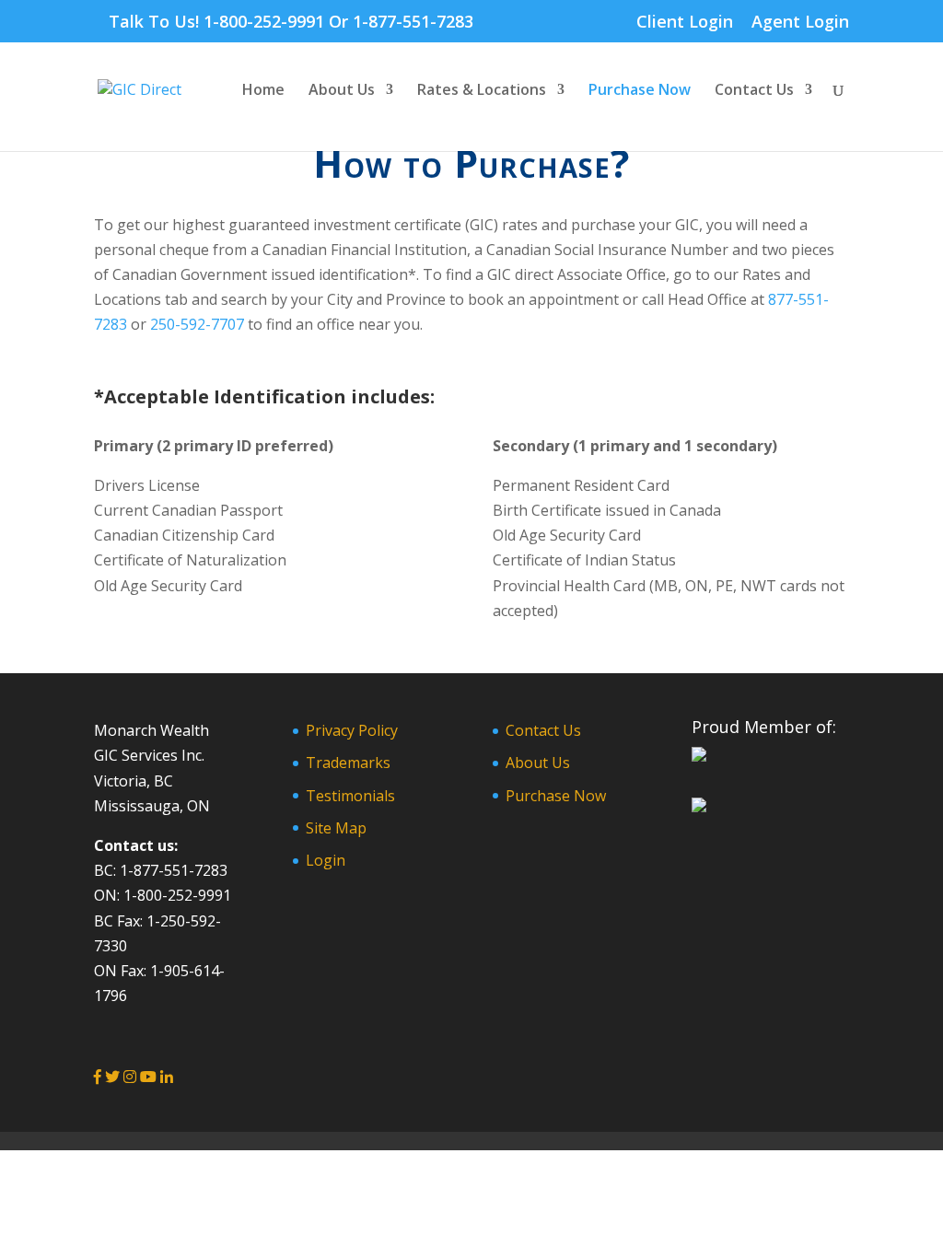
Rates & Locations (481, 91)
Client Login (684, 22)
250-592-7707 (197, 324)
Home (263, 91)
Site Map (336, 828)
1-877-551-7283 (413, 21)
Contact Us (754, 91)
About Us (342, 91)
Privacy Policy (352, 730)
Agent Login (800, 22)
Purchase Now (639, 91)
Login (325, 860)
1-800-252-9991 (264, 21)
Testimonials (350, 796)
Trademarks (348, 762)
